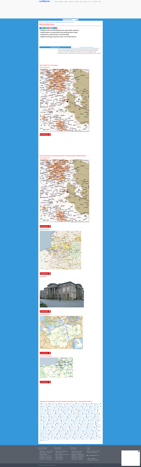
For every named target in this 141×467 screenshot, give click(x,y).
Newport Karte (78, 413)
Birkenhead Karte (96, 419)
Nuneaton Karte (81, 426)
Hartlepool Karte (70, 419)
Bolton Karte (51, 412)
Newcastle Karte (83, 423)
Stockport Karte (92, 412)
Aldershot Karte (69, 433)
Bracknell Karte (73, 426)
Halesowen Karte (64, 436)
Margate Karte (45, 433)
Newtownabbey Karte (63, 430)
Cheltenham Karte (71, 416)
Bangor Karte (53, 433)
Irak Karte (73, 452)
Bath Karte (89, 417)
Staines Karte (77, 438)
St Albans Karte (83, 420)
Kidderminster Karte (46, 436)
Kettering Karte (95, 437)
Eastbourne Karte (43, 414)
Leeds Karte (79, 403)
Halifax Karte (44, 420)
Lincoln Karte (79, 419)
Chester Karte (57, 421)
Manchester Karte (51, 405)
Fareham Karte (69, 434)
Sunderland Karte (62, 409)
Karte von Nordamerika (43, 447)
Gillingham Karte (80, 416)
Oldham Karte (81, 414)
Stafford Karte (82, 429)
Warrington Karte (47, 421)
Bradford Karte (90, 405)
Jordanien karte (81, 455)
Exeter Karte (94, 413)
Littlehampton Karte (78, 434)
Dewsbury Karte (91, 436)
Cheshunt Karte (55, 436)
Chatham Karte (51, 424)
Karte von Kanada (49, 451)
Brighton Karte (43, 413)
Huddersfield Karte (66, 410)
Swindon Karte (49, 410)
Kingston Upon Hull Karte (79, 405)
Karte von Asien (73, 447)
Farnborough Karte (91, 433)
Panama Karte (49, 457)
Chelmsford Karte (53, 416)
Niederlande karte (64, 451)
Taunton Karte (61, 433)
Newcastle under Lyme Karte (71, 423)
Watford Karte (45, 440)
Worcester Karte (55, 417)
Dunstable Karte (52, 438)
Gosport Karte (56, 427)
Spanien (85, 1)
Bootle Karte (70, 431)
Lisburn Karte (64, 426)
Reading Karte (42, 407)
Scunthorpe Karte (75, 424)
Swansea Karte (86, 438)
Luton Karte (85, 407)
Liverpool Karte (71, 403)
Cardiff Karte (98, 405)
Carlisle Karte (91, 424)
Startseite (46, 22)
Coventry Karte (68, 405)
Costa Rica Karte (43, 455)
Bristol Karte (42, 405)
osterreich (71, 1)
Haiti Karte (49, 455)
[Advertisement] (70, 10)
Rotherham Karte (68, 413)
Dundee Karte (57, 410)
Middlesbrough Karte (91, 410)
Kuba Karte (49, 452)
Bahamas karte (42, 451)
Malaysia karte (74, 454)
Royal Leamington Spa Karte (84, 430)
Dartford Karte (52, 434)
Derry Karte (63, 417)
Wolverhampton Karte (65, 406)
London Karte (44, 403)
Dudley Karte (57, 407)
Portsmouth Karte (77, 407)
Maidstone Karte (97, 417)
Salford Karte (67, 424)
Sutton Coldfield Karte (53, 414)
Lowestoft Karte (73, 427)
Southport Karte (71, 417)
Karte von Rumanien (59, 459)
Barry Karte (70, 438)
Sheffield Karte (87, 403)
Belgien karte (58, 451)
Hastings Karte (87, 419)
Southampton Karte (95, 406)
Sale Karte (84, 436)
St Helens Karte (90, 414)
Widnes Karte (87, 434)
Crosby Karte (76, 437)
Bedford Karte (75, 420)
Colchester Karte (73, 414)
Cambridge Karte (86, 413)
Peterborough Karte (83, 412)
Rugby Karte (73, 430)
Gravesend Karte (58, 437)
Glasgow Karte (63, 403)
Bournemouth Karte (89, 409)
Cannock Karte (58, 429)
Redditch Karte (60, 423)
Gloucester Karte (59, 413)
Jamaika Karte (42, 459)
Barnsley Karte (47, 426)
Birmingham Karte (53, 403)
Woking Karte (98, 414)
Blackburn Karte (64, 414)
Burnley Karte (59, 424)
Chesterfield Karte (91, 426)
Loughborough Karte (74, 436)
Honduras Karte (49, 459)
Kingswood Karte (43, 430)
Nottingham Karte (76, 406)
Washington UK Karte (48, 437)
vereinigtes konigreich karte (59, 22)
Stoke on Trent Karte (53, 406)
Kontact (88, 447)
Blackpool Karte (43, 412)
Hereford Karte (60, 434)
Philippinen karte (81, 454)
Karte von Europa (58, 447)
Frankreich (76, 1)
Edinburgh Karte (95, 403)
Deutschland (60, 1)
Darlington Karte (61, 419)
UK (91, 1)
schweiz (66, 1)
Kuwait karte (80, 457)
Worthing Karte (90, 416)
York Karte (74, 412)
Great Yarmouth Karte (79, 433)
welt (56, 1)
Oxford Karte (82, 410)
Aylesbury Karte (64, 427)
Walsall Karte (79, 409)
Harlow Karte (44, 419)
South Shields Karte (66, 420)
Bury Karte (94, 430)
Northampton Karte (67, 407)
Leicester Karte (60, 405)
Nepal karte (81, 459)
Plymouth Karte (85, 406)
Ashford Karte (78, 431)
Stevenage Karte (92, 420)
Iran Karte (80, 451)
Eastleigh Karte (68, 437)
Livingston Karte (43, 438)
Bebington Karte (43, 434)
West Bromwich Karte (95, 438)
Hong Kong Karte (75, 451)
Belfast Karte (44, 406)
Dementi (93, 458)
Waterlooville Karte (91, 429)
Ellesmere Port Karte (48, 429)
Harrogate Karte (56, 426)
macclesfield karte (69, 22)
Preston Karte (93, 407)
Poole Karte (74, 410)
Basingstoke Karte (81, 417)
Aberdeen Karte (43, 409)
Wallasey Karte (97, 431)
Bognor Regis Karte (53, 430)
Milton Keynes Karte (52, 409)
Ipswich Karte (59, 412)
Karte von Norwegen (59, 457)
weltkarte (51, 22)
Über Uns (89, 458)
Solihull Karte (47, 417)
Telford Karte (67, 412)
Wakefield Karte (51, 423)
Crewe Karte (90, 427)
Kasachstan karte (75, 459)
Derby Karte (50, 407)
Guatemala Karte (43, 452)
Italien (81, 1)
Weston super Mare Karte (88, 421)
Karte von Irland (65, 454)
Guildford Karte (47, 427)
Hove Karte (84, 424)
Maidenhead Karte (87, 431)
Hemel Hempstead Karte (54, 420)
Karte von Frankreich (59, 452)
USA (89, 1)
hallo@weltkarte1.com (95, 455)
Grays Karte (65, 429)
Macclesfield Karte (61, 438)
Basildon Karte (62, 416)
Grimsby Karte (52, 419)
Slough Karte (51, 413)
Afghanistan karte (75, 455)
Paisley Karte (91, 423)
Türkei (99, 1)
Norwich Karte (72, 409)
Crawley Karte (44, 416)
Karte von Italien (58, 454)
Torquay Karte (74, 429)
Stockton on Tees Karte (67, 421)
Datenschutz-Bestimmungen (93, 459)
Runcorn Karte (54, 431)
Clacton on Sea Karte (85, 437)
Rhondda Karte (63, 431)
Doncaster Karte (82, 427)
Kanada (95, 1)
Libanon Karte (78, 452)
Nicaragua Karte (42, 457)
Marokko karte (74, 457)
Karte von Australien (43, 454)
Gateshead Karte (77, 421)
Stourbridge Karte (96, 434)
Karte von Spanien (59, 455)
